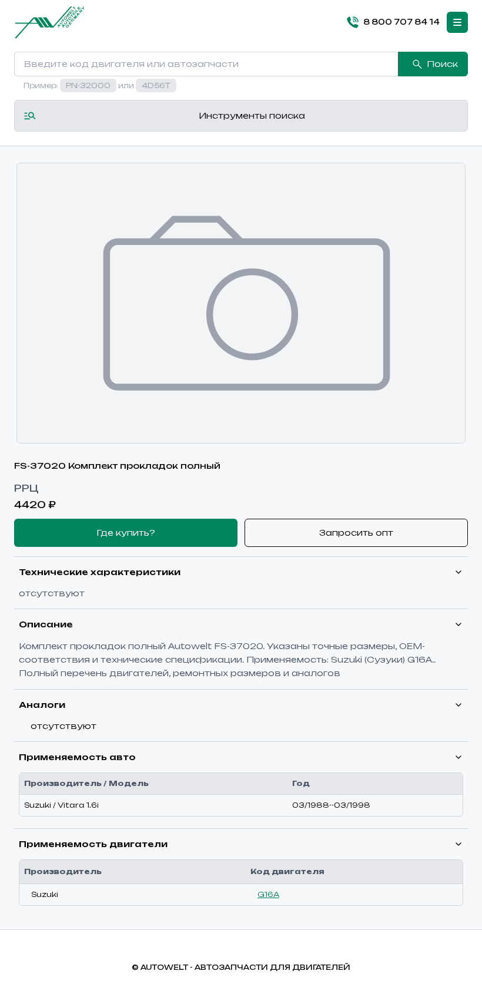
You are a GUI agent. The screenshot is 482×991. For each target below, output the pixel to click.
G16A (268, 894)
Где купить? (125, 533)
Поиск (442, 64)
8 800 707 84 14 (401, 21)
